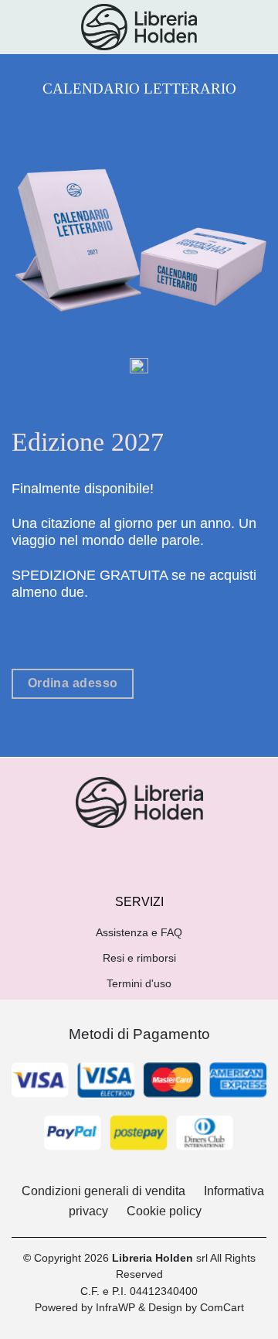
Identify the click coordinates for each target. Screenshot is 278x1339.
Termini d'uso (139, 983)
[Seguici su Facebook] (125, 854)
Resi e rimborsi (139, 958)
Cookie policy (164, 1211)
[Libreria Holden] (139, 27)
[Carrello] (258, 27)
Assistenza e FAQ (139, 932)
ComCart (222, 1307)
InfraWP (115, 1307)
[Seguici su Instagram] (152, 854)
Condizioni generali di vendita (103, 1191)
